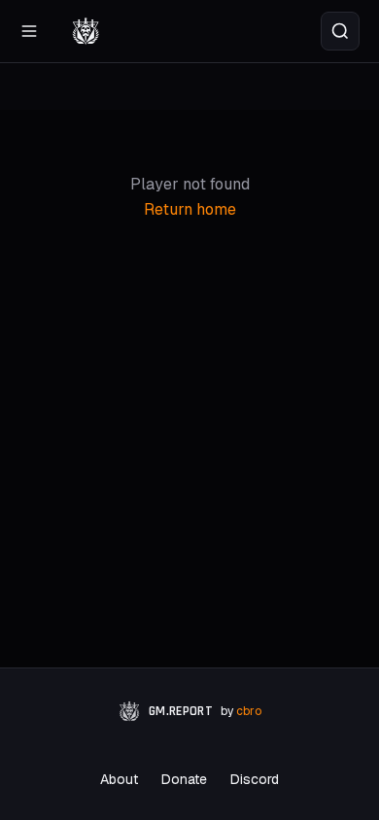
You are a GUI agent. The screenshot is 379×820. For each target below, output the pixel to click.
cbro (248, 711)
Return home (190, 209)
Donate (184, 779)
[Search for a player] (340, 31)
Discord (254, 779)
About (119, 779)
